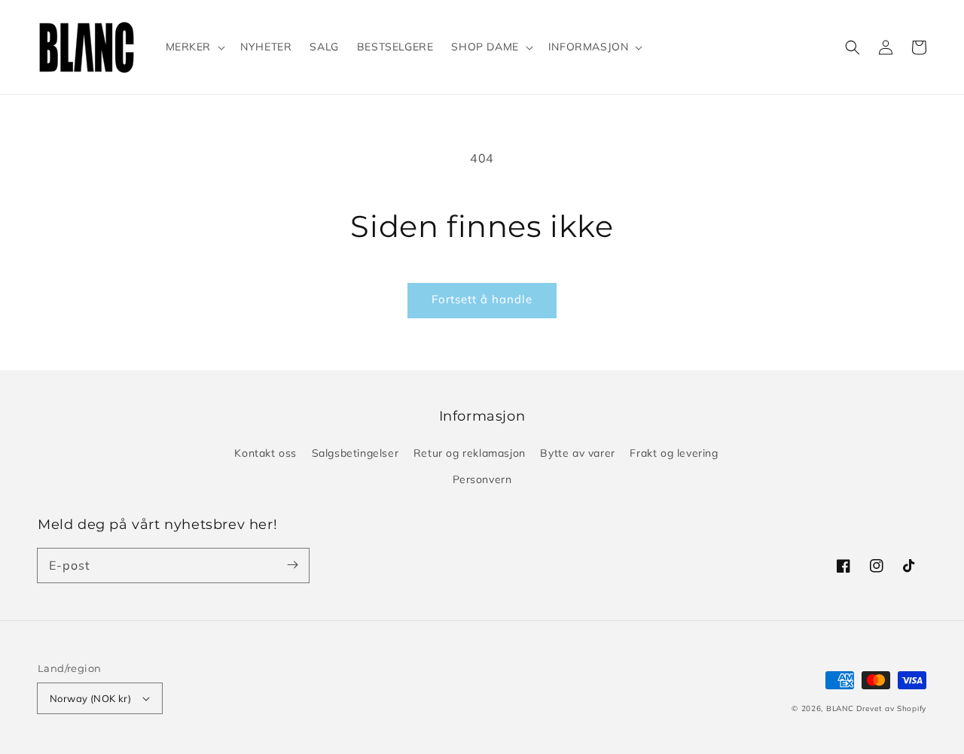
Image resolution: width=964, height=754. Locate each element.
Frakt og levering (674, 453)
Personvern (482, 479)
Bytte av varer (577, 453)
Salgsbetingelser (355, 453)
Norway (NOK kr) (90, 698)
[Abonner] (292, 565)
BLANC (841, 708)
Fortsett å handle (482, 299)
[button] (852, 47)
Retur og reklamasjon (469, 453)
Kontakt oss (265, 453)
